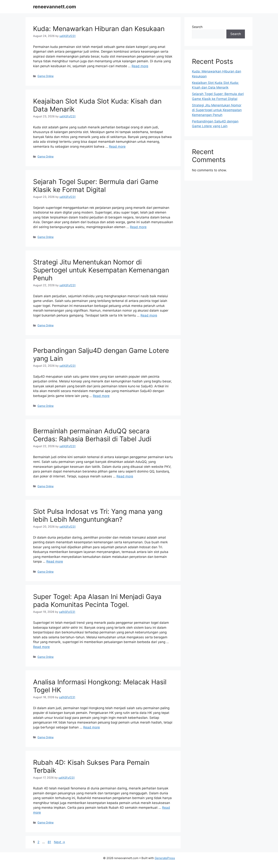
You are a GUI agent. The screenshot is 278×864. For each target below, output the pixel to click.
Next (59, 842)
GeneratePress (165, 858)
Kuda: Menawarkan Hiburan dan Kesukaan (99, 29)
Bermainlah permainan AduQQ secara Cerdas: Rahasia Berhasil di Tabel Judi (92, 435)
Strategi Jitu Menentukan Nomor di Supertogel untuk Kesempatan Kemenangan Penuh (101, 270)
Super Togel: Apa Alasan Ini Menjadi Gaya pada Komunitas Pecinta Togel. (97, 600)
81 (49, 842)
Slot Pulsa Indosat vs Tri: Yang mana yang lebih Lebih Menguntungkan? (97, 515)
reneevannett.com (54, 6)
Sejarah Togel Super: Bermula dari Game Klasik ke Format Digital (95, 185)
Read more (140, 66)
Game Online (45, 76)
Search (197, 27)
